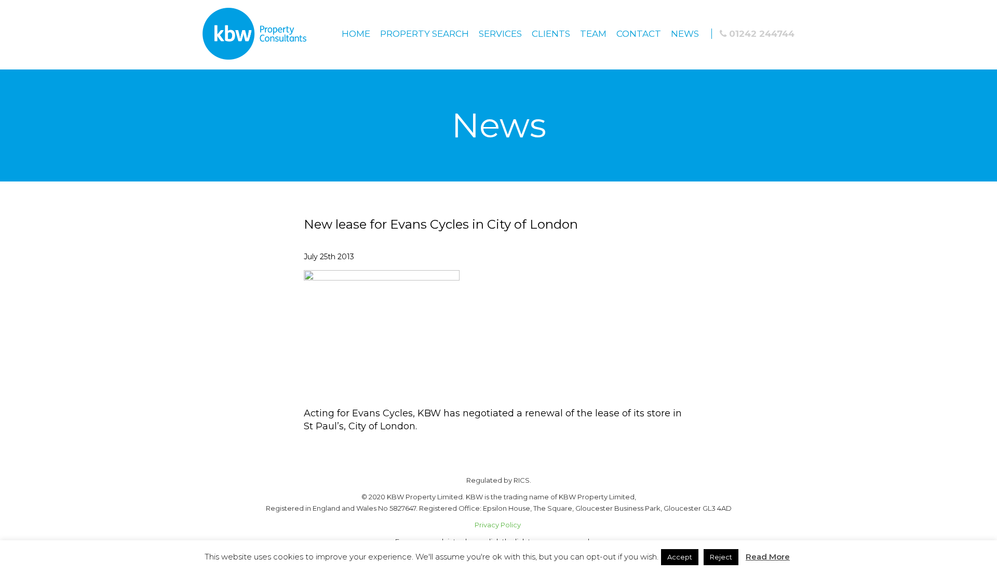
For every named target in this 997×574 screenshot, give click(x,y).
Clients (551, 34)
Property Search (424, 34)
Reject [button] (721, 557)
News (685, 34)
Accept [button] (679, 557)
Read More (768, 557)
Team (593, 34)
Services (500, 34)
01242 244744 (760, 34)
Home (356, 34)
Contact (638, 34)
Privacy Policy (498, 525)
